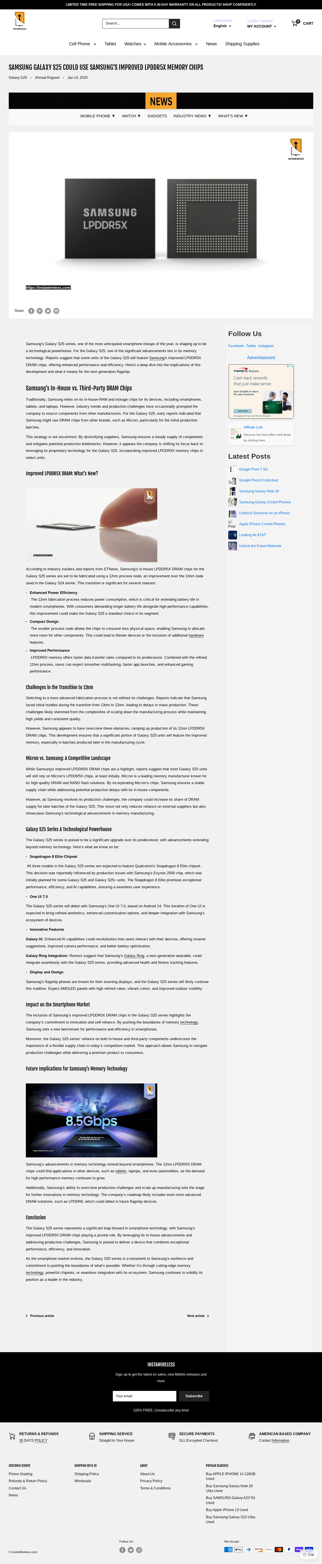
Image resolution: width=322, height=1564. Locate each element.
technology (189, 1022)
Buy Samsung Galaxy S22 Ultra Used (230, 1519)
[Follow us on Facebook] (122, 1550)
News (13, 1495)
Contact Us (17, 1488)
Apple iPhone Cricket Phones (262, 524)
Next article (196, 1316)
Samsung (157, 358)
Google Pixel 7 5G (253, 469)
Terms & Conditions (155, 1488)
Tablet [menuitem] (110, 43)
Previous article (42, 1316)
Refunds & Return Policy (28, 1481)
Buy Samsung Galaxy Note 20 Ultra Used (229, 1488)
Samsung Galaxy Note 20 (259, 491)
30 (21, 1440)
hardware (196, 635)
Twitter (251, 346)
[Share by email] (56, 310)
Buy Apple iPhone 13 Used (227, 1510)
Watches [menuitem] (132, 43)
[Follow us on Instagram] (139, 1550)
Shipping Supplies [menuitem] (242, 43)
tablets (120, 1171)
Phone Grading (20, 1474)
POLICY (41, 1440)
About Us (147, 1474)
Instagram (266, 346)
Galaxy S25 (18, 77)
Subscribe (194, 1396)
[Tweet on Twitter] (48, 310)
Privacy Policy (151, 1481)
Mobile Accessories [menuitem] (173, 43)
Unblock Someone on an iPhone (264, 513)
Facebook (236, 346)
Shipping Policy (86, 1474)
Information (280, 1440)
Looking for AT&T (252, 535)
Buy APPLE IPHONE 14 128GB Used (230, 1476)
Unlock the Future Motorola (260, 546)
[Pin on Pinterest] (40, 310)
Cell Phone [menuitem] (80, 43)
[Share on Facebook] (31, 310)
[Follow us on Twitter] (131, 1550)
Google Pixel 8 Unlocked (258, 480)
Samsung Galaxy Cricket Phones (265, 502)
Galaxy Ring (134, 956)
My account (260, 26)
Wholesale (82, 1481)
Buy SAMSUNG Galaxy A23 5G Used (230, 1500)
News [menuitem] (211, 43)
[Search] (174, 23)
